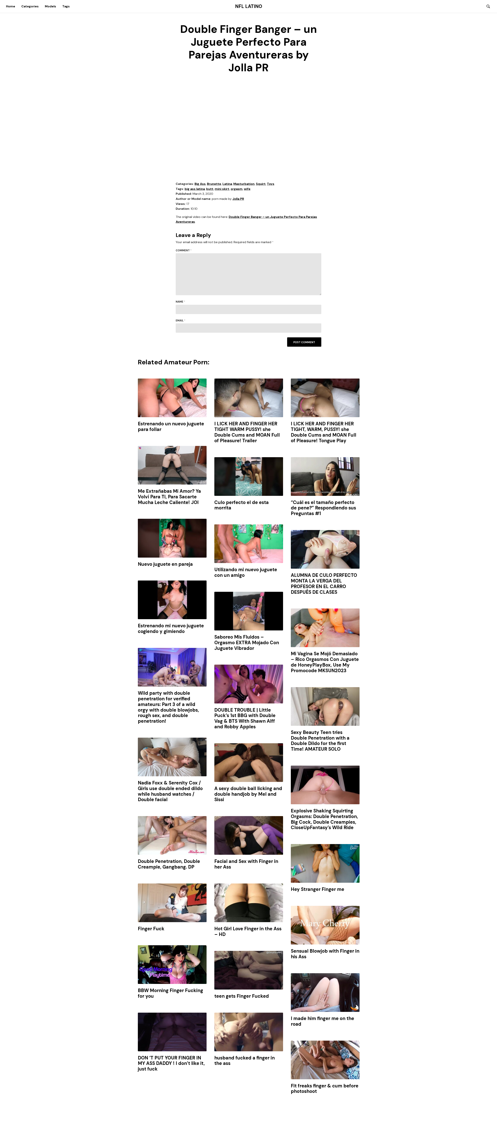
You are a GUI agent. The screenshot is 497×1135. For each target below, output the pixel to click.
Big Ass (200, 184)
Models (50, 6)
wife (247, 189)
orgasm (236, 189)
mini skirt (222, 189)
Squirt (261, 184)
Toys (270, 184)
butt (209, 189)
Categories (30, 6)
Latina (227, 184)
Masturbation (244, 184)
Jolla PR (238, 199)
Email (180, 320)
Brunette (214, 184)
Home (10, 6)
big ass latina (195, 189)
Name (180, 301)
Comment (184, 250)
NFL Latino (248, 6)
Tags (66, 6)
